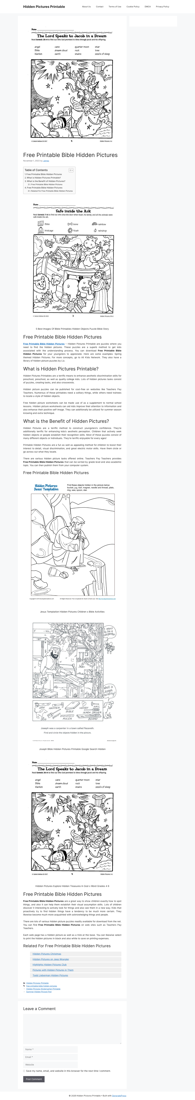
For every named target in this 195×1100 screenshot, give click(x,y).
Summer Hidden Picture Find (38, 992)
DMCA (148, 6)
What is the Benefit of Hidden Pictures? (46, 181)
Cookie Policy (133, 6)
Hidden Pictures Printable (44, 7)
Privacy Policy (162, 6)
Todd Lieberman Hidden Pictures (50, 975)
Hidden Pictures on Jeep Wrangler (51, 959)
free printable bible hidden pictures (41, 986)
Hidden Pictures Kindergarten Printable (43, 989)
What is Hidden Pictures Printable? (44, 177)
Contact (99, 6)
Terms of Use (115, 6)
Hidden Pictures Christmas (47, 954)
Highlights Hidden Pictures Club (50, 964)
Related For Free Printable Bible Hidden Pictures (52, 191)
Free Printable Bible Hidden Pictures (44, 174)
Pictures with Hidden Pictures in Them (53, 970)
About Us (86, 6)
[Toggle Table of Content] (70, 170)
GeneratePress (119, 1095)
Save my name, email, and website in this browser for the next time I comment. (68, 1071)
